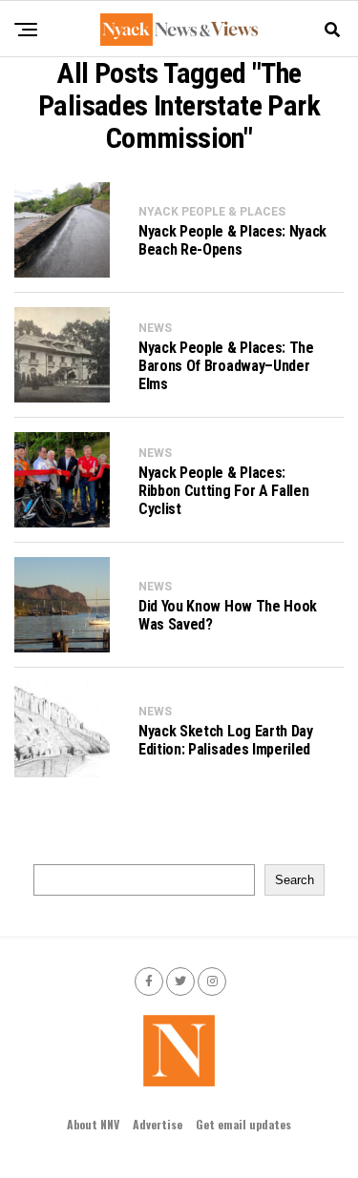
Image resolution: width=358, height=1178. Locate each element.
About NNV (93, 1124)
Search (294, 880)
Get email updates (243, 1124)
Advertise (157, 1124)
